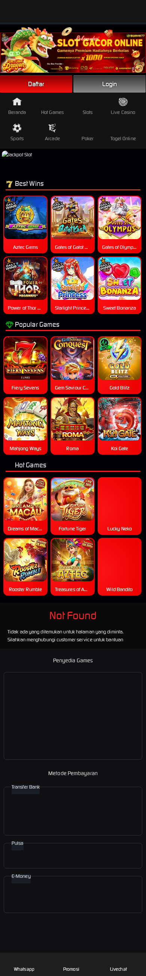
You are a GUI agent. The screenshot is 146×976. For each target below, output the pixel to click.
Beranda (17, 112)
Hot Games (52, 112)
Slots (88, 112)
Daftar (36, 84)
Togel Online (123, 138)
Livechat (118, 969)
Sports (17, 138)
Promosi (71, 969)
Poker (88, 138)
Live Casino (123, 112)
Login (109, 84)
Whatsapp (24, 969)
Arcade (52, 138)
